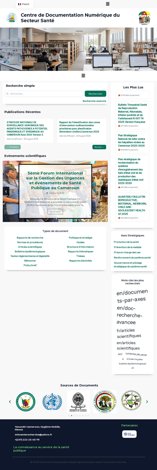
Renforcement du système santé (132, 257)
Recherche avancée (94, 101)
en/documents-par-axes (132, 295)
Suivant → (99, 147)
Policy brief (30, 265)
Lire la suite (55, 211)
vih (132, 368)
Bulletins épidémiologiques (30, 251)
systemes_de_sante (136, 354)
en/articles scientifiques (128, 345)
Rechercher (95, 93)
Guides (80, 242)
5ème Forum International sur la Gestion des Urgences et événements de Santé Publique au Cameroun (55, 180)
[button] (108, 4)
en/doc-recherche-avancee (129, 315)
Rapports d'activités (80, 260)
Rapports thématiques (80, 251)
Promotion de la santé (126, 241)
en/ (120, 354)
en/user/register (135, 359)
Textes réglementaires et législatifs (30, 256)
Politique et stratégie (80, 237)
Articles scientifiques (30, 246)
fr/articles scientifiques (129, 333)
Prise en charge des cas (127, 252)
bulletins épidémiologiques (132, 363)
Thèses (80, 256)
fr (123, 359)
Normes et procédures (30, 242)
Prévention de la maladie (127, 247)
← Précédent (13, 147)
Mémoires (30, 260)
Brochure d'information (80, 246)
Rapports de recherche (30, 237)
